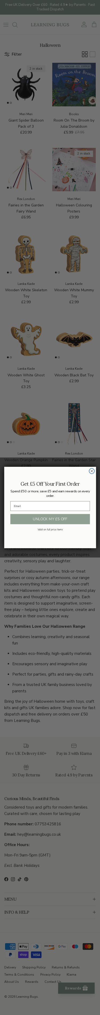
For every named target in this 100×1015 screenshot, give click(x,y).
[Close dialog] (91, 471)
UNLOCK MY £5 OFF (50, 519)
